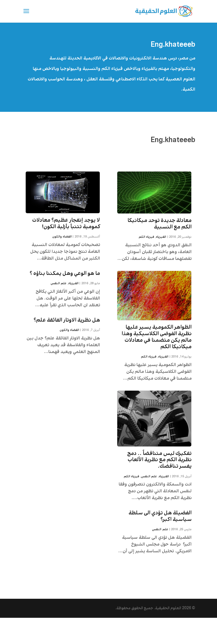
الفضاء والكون (62, 236)
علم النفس (149, 476)
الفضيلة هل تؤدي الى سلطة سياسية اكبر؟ (160, 516)
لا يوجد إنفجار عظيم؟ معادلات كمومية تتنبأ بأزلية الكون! (66, 223)
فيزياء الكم (146, 237)
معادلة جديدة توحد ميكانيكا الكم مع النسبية (159, 224)
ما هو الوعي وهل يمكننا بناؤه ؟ (65, 273)
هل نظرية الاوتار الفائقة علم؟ (67, 320)
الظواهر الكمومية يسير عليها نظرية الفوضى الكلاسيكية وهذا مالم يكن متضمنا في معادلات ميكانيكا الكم (156, 336)
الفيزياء (161, 237)
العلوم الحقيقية (168, 608)
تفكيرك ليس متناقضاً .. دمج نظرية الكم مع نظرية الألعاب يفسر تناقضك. (159, 460)
